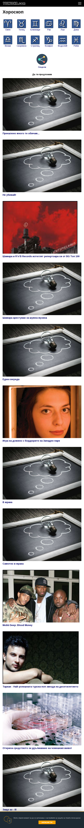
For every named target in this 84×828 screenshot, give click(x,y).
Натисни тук (47, 822)
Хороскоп (13, 12)
